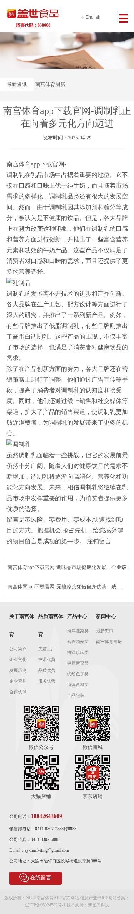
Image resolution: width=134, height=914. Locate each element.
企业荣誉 (17, 681)
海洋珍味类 (78, 652)
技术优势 (46, 659)
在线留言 (40, 877)
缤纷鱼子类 (78, 673)
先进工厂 (46, 648)
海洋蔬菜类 (78, 630)
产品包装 (75, 695)
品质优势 (46, 670)
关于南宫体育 (21, 625)
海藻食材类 (78, 684)
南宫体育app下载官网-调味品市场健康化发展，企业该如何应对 (69, 568)
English (93, 17)
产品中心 (77, 616)
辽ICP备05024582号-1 (45, 905)
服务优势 (46, 681)
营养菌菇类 (78, 641)
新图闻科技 (98, 905)
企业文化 (17, 659)
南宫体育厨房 (50, 84)
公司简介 (17, 648)
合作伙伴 (17, 691)
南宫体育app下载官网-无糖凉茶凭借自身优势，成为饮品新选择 (64, 587)
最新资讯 (17, 84)
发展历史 (17, 670)
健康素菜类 (78, 663)
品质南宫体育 (50, 625)
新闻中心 (106, 616)
